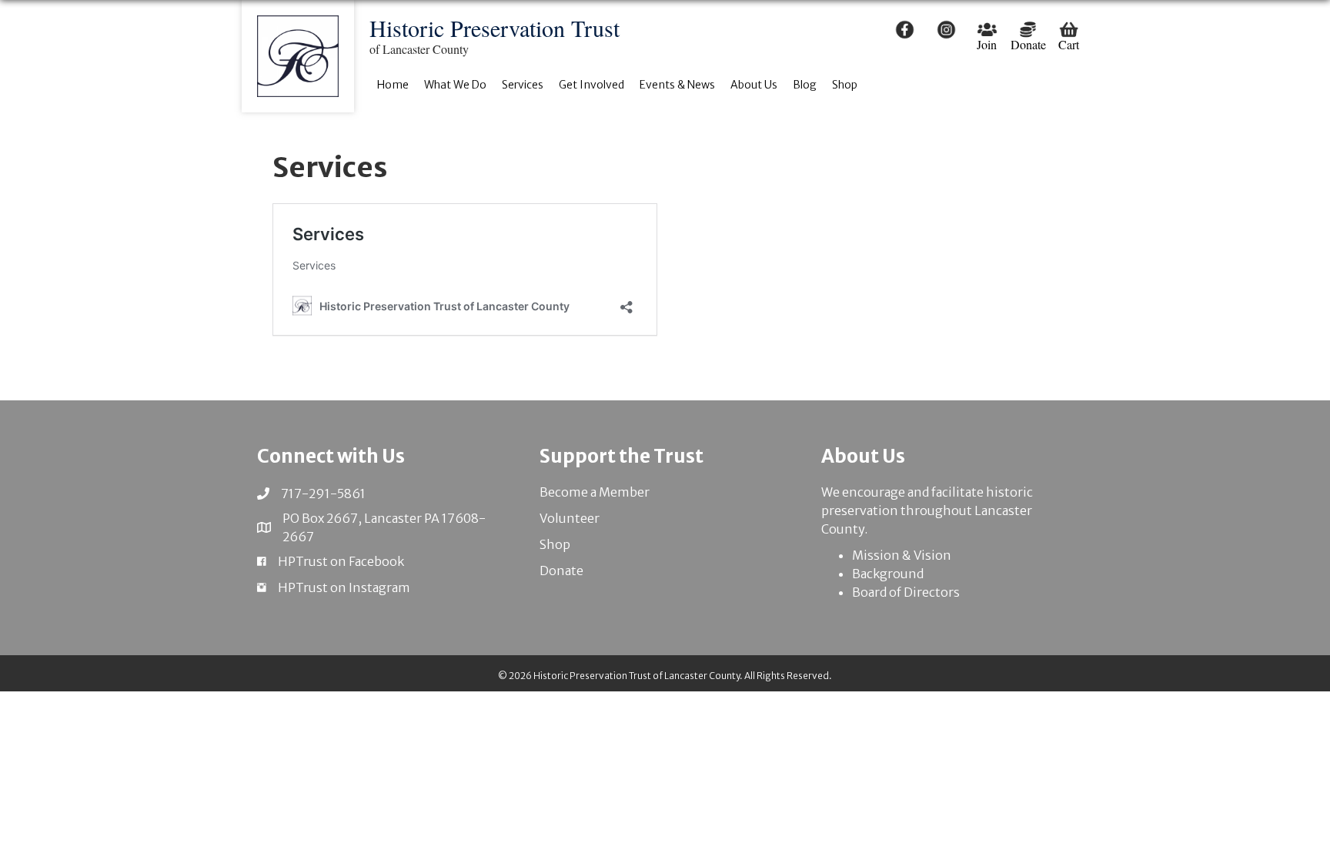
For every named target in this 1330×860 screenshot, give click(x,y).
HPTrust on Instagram (344, 587)
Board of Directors (906, 592)
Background (888, 573)
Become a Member (595, 492)
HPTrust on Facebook (341, 561)
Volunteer (570, 518)
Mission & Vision (901, 555)
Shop (555, 544)
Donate (561, 570)
